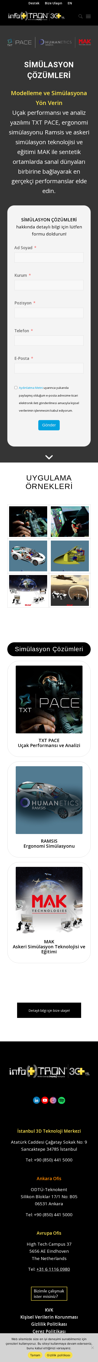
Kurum (20, 275)
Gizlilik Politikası (49, 1324)
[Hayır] (92, 1347)
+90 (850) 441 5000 (53, 1160)
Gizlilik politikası (58, 1355)
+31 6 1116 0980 (53, 1269)
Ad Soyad (23, 247)
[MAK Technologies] (28, 590)
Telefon (21, 330)
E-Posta (21, 358)
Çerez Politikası (49, 1331)
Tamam (35, 1355)
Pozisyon (22, 303)
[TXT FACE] (28, 522)
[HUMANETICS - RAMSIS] (28, 556)
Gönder (49, 425)
